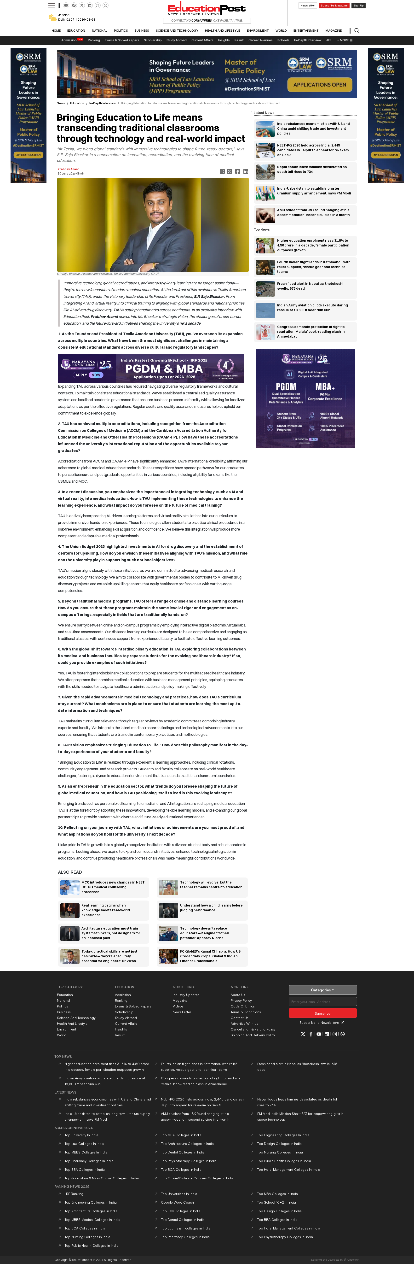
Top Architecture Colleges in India (91, 1211)
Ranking (121, 1000)
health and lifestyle (72, 1023)
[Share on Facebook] (238, 171)
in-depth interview (102, 103)
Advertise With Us (244, 1023)
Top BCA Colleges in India (85, 1228)
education (77, 103)
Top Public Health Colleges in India (91, 1245)
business (64, 1012)
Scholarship (124, 1012)
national (63, 1000)
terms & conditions (246, 1012)
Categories (321, 990)
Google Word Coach (177, 1202)
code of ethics (243, 1006)
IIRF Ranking (74, 1194)
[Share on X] (230, 171)
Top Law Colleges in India (181, 1211)
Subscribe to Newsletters (319, 1022)
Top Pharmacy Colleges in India (185, 1237)
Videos (178, 1006)
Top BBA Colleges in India (277, 1219)
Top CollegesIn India (181, 1135)
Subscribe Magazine (334, 5)
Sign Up (358, 5)
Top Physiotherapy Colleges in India (285, 1237)
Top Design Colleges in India (279, 1211)
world (61, 1035)
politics (62, 1006)
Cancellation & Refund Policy (253, 1029)
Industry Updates (186, 995)
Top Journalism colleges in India (185, 1228)
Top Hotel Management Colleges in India (288, 1228)
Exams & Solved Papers (133, 1006)
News (61, 103)
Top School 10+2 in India (276, 1202)
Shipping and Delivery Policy (253, 1035)
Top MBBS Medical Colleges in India (92, 1219)
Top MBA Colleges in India (277, 1194)
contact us (239, 1018)
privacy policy (241, 1000)
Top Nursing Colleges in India (87, 1237)
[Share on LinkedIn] (246, 171)
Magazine (180, 1000)
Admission (123, 995)
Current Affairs (126, 1023)
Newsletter (307, 5)
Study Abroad (126, 1018)
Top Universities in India (179, 1194)
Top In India (81, 1135)
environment (66, 1029)
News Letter (182, 1012)
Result (120, 1035)
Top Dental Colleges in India (183, 1219)
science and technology (76, 1018)
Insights (121, 1029)
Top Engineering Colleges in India (91, 1202)
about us (238, 995)
